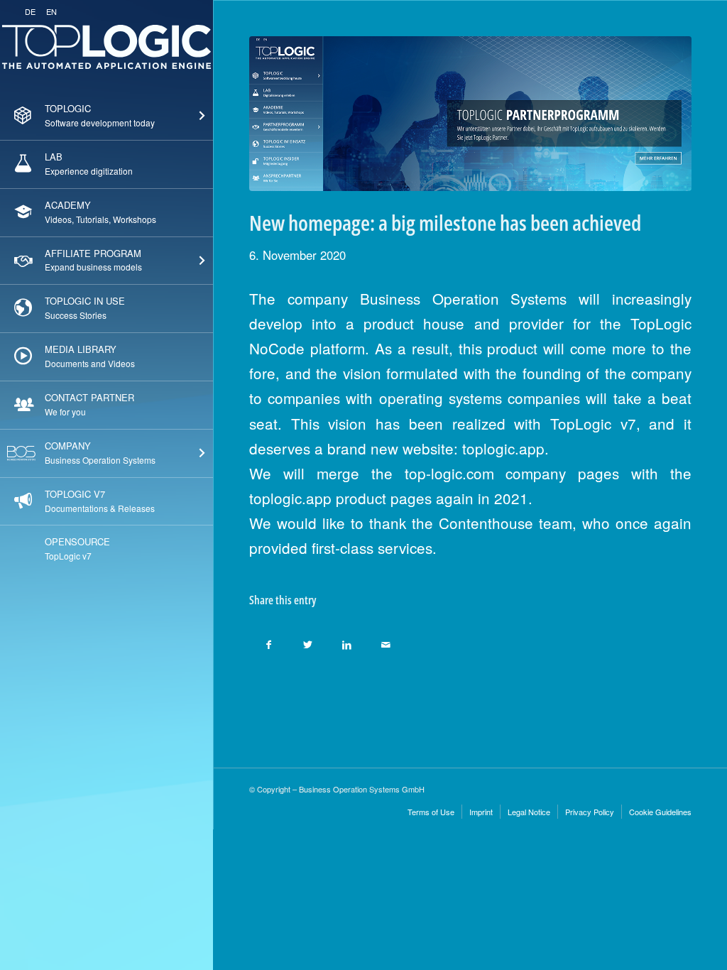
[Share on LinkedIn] (346, 640)
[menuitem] (106, 116)
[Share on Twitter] (307, 640)
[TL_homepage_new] (470, 113)
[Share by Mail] (385, 640)
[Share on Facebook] (268, 640)
